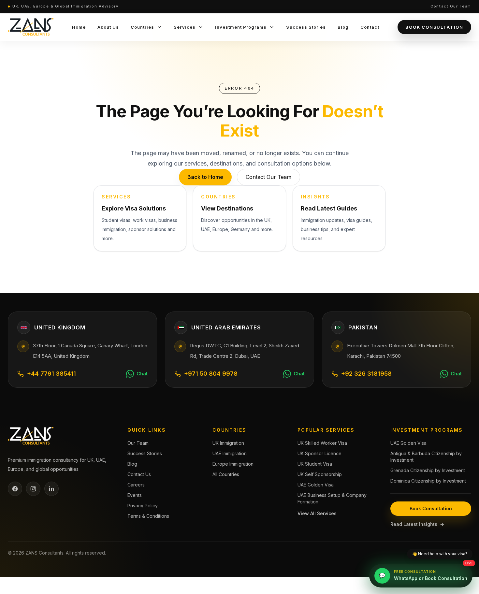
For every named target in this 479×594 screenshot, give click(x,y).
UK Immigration (228, 443)
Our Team (138, 443)
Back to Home (205, 177)
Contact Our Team (450, 6)
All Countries (225, 474)
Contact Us (139, 474)
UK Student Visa (315, 464)
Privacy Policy (142, 505)
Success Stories (144, 453)
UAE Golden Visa (316, 484)
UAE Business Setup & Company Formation (332, 498)
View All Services (317, 513)
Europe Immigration (233, 464)
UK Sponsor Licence (319, 453)
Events (134, 495)
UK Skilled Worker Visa (322, 443)
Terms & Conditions (148, 516)
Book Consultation (434, 27)
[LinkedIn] (51, 489)
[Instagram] (33, 489)
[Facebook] (15, 489)
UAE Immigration (229, 453)
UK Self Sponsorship (320, 474)
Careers (136, 484)
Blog (132, 464)
